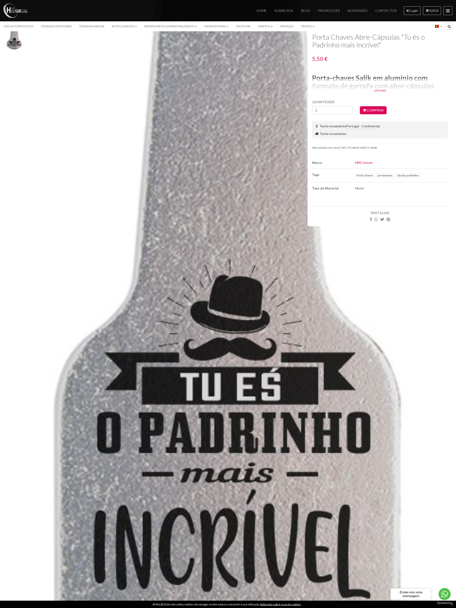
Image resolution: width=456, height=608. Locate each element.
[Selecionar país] (438, 26)
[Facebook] (371, 219)
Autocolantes (123, 26)
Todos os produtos (18, 26)
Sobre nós (284, 11)
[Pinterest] (388, 219)
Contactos (386, 11)
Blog (305, 11)
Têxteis (306, 26)
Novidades (357, 11)
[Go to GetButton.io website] (444, 603)
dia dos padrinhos (408, 175)
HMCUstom (364, 163)
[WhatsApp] (376, 219)
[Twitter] (382, 219)
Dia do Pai (243, 26)
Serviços (286, 26)
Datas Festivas (215, 26)
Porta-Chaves (365, 175)
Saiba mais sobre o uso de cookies (280, 604)
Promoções (329, 11)
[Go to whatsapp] (445, 594)
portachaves (385, 175)
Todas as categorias (56, 26)
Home (262, 11)
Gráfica (264, 26)
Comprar (375, 110)
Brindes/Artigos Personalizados (169, 26)
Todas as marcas (91, 26)
